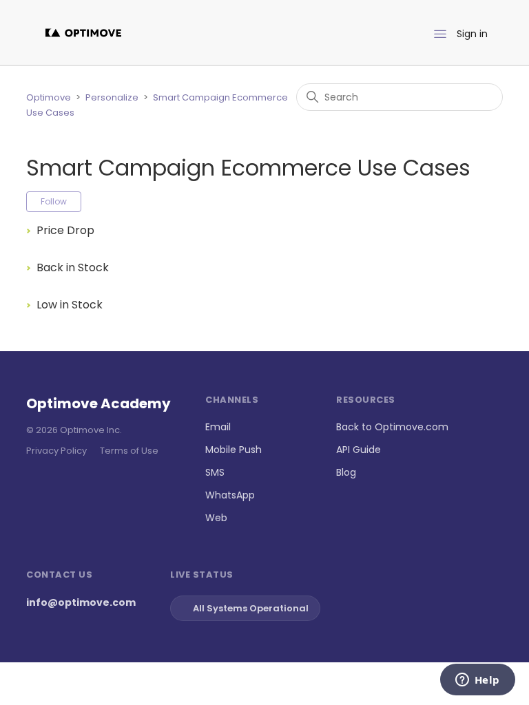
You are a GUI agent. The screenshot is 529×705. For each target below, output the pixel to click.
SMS (215, 472)
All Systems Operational (251, 608)
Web (216, 518)
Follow (54, 201)
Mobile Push (233, 449)
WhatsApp (230, 495)
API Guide (358, 449)
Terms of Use (129, 450)
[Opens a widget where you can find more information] (477, 681)
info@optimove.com (81, 602)
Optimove (48, 97)
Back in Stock (73, 267)
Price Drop (65, 230)
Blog (346, 472)
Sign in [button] (472, 34)
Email (218, 427)
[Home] (83, 32)
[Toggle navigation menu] (440, 34)
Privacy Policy (56, 450)
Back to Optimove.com (392, 427)
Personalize (111, 97)
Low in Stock (70, 305)
